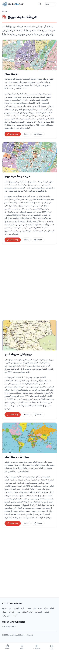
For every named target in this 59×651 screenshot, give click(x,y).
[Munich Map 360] (14, 4)
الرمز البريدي (19, 608)
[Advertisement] (29, 282)
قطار (52, 608)
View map (14, 134)
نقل (34, 608)
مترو (40, 608)
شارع (29, 608)
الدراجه (11, 612)
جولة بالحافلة (27, 612)
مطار (4, 612)
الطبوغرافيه (7, 615)
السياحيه (38, 612)
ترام (46, 608)
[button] (29, 55)
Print (26, 134)
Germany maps (9, 626)
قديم (15, 615)
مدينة (4, 608)
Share (39, 134)
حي (10, 608)
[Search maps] (40, 4)
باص (18, 612)
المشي (46, 612)
